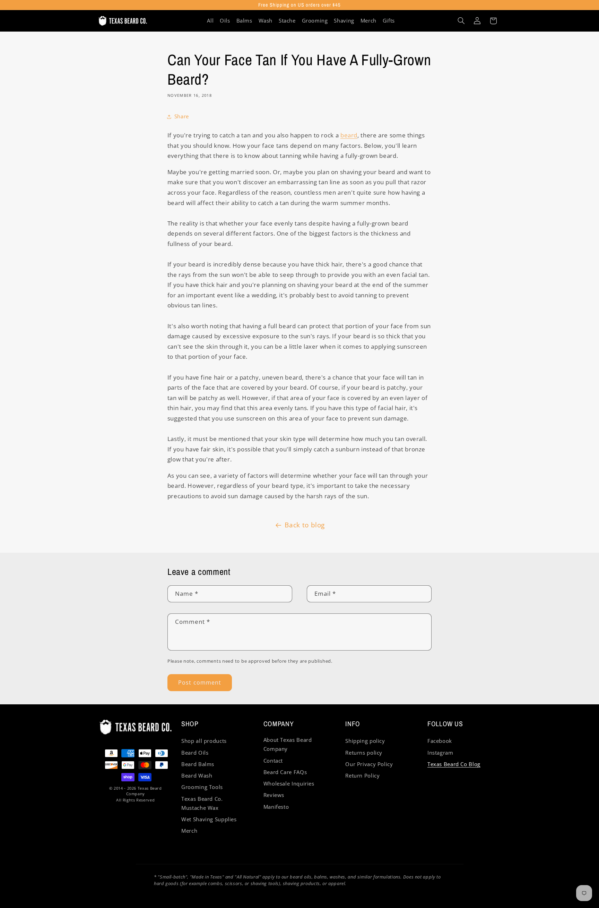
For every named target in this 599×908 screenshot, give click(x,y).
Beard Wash (196, 775)
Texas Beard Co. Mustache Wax (202, 803)
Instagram (440, 752)
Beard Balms (197, 764)
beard (348, 135)
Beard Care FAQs (285, 772)
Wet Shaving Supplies (209, 819)
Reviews (273, 794)
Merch (189, 830)
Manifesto (276, 806)
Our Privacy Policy (369, 764)
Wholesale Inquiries (288, 783)
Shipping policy (365, 740)
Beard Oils (194, 752)
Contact (273, 760)
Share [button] (181, 116)
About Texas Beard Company (287, 744)
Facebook (439, 740)
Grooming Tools (202, 786)
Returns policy (363, 752)
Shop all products (204, 740)
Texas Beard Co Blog (453, 764)
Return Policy (362, 775)
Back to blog (305, 524)
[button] (461, 21)
